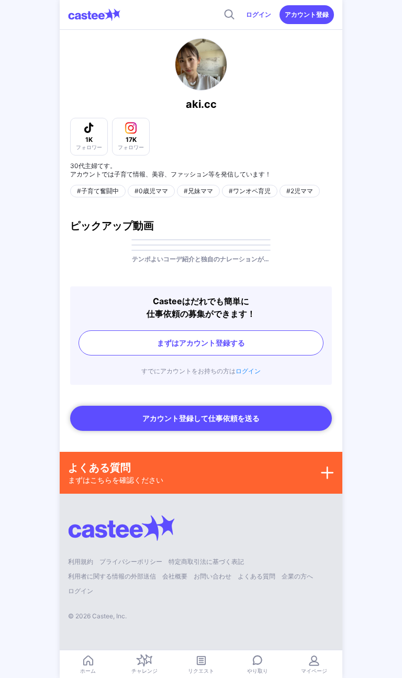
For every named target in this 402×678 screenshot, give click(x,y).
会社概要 (174, 576)
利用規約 (80, 561)
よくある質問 (256, 576)
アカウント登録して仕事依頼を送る (201, 418)
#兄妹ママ (198, 191)
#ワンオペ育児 (250, 191)
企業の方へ (297, 576)
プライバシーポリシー (130, 561)
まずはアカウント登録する (201, 342)
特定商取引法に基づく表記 (206, 561)
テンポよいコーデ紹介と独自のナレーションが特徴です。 (201, 259)
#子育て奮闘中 (98, 191)
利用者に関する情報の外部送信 (112, 576)
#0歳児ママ (151, 191)
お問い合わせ (212, 576)
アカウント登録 (307, 14)
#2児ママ (299, 191)
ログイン (258, 14)
